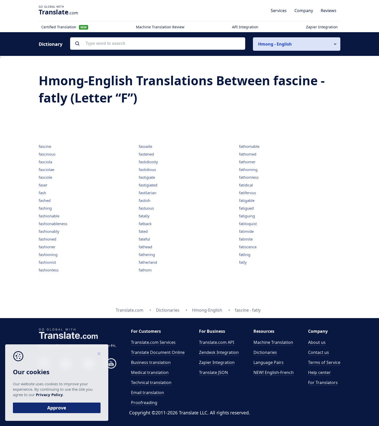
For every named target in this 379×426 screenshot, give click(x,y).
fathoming (248, 169)
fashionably (49, 231)
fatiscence (248, 246)
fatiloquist (248, 223)
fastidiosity (148, 161)
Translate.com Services (153, 342)
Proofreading (144, 402)
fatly (243, 262)
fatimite (246, 239)
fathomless (249, 177)
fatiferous (247, 192)
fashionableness (53, 223)
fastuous (146, 208)
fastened (146, 154)
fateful (144, 239)
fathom (145, 269)
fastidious (147, 169)
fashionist (47, 262)
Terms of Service (324, 362)
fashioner (47, 246)
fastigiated (148, 185)
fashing (45, 208)
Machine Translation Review (160, 26)
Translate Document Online (158, 352)
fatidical (246, 185)
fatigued (246, 208)
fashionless (49, 269)
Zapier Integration (322, 26)
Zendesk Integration (219, 352)
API (216, 342)
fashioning (48, 254)
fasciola (45, 161)
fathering (147, 254)
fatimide (246, 231)
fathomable (249, 146)
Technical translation (151, 382)
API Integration (245, 26)
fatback (145, 223)
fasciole (45, 177)
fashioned (47, 239)
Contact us (318, 352)
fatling (244, 254)
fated (143, 231)
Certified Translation (64, 26)
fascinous (47, 154)
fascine (45, 146)
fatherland (148, 262)
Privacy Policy (49, 394)
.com (58, 11)
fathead (145, 246)
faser (43, 185)
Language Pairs (268, 362)
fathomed (247, 154)
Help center (319, 372)
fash (42, 192)
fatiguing (247, 215)
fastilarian (147, 192)
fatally (144, 215)
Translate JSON (213, 372)
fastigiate (147, 177)
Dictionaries (265, 352)
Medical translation (150, 372)
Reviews (328, 10)
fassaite (145, 146)
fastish (144, 200)
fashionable (49, 215)
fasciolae (46, 169)
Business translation (151, 362)
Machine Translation (273, 342)
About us (317, 342)
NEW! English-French (273, 372)
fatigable (246, 200)
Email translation (147, 392)
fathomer (247, 161)
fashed (45, 200)
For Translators (323, 382)
